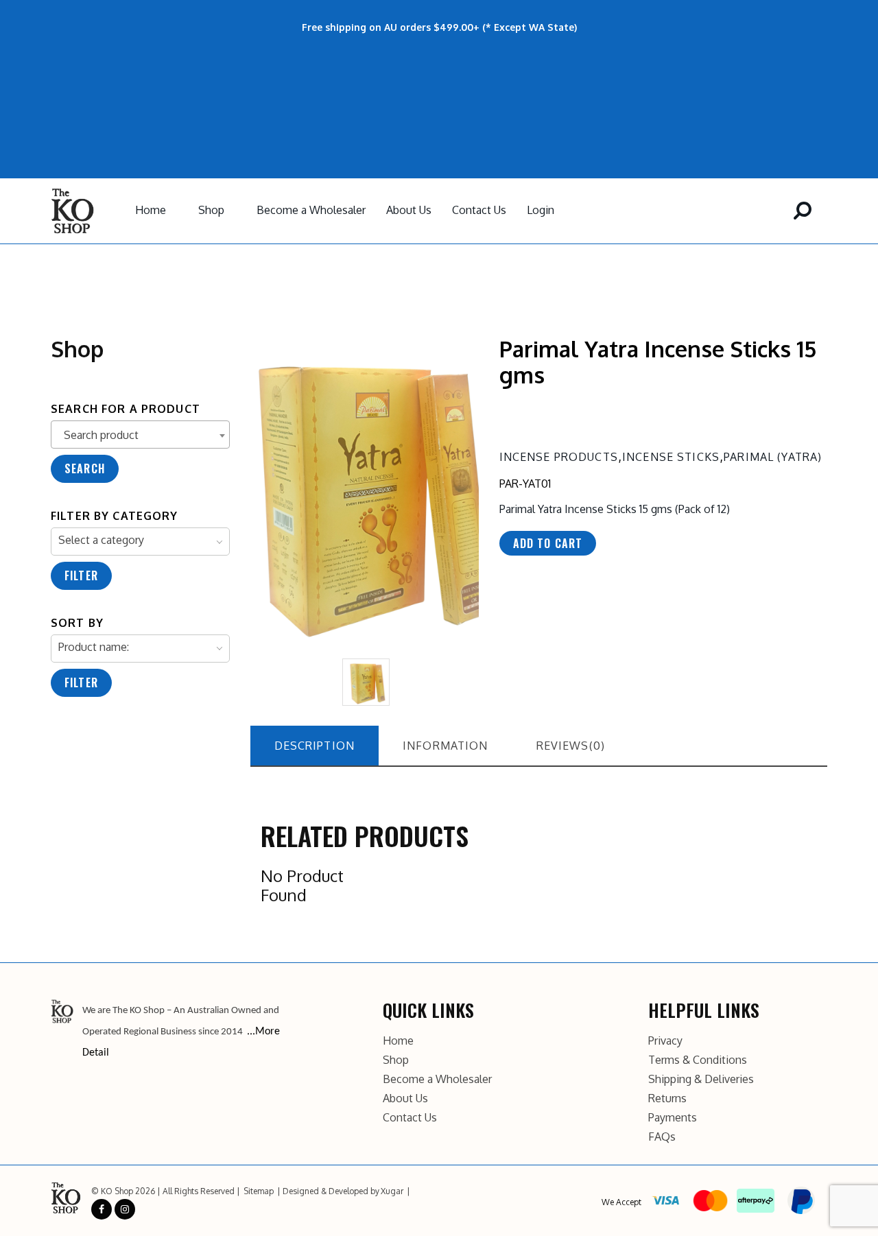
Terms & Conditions (697, 1060)
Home (150, 210)
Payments (672, 1117)
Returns (667, 1098)
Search (84, 468)
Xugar (392, 1191)
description (314, 745)
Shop (211, 210)
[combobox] (140, 434)
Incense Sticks (671, 457)
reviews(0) (570, 745)
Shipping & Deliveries (701, 1079)
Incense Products (558, 457)
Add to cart (548, 543)
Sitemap (259, 1191)
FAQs (662, 1136)
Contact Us (479, 210)
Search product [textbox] (101, 435)
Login (540, 210)
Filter (81, 575)
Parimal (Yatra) (773, 457)
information (445, 745)
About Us (408, 210)
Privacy (665, 1040)
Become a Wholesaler (311, 210)
